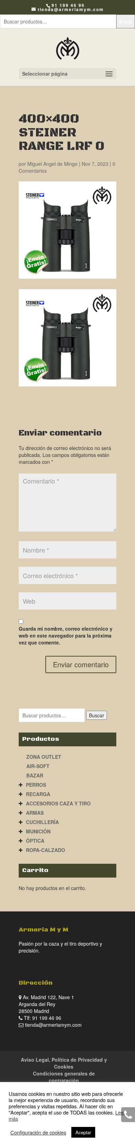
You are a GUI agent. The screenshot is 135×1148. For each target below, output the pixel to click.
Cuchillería (42, 822)
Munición (38, 831)
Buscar (125, 21)
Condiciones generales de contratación (64, 1077)
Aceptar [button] (83, 1132)
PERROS (36, 784)
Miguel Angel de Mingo (52, 163)
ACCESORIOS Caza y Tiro (58, 803)
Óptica (35, 840)
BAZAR (34, 775)
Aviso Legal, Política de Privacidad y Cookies (64, 1063)
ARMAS (35, 812)
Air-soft (38, 766)
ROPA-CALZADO (45, 849)
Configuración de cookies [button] (38, 1132)
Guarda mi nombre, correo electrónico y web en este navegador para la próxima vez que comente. (65, 635)
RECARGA (38, 794)
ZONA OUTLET (43, 756)
